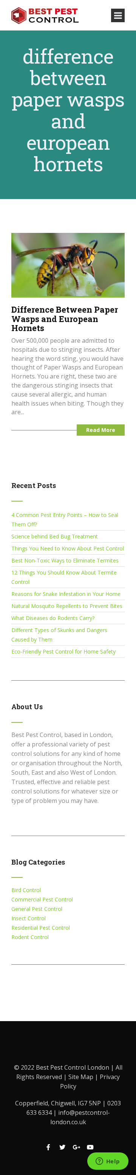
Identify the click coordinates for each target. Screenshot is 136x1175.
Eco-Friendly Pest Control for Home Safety (63, 651)
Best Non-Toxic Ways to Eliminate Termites (65, 560)
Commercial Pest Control (42, 899)
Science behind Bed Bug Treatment (54, 536)
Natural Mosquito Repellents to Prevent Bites (66, 606)
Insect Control (28, 918)
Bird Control (26, 890)
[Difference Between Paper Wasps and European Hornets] (68, 264)
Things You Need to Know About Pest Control (67, 548)
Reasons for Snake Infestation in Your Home (66, 593)
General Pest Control (36, 908)
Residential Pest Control (40, 927)
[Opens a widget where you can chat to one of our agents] (107, 1161)
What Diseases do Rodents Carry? (52, 618)
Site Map (81, 1077)
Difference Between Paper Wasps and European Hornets (64, 318)
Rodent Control (30, 937)
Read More (100, 429)
